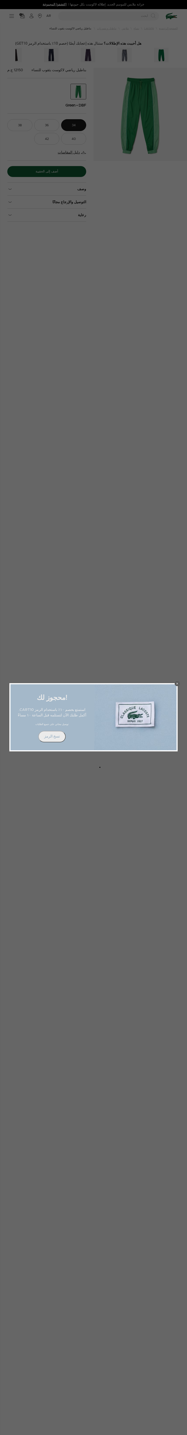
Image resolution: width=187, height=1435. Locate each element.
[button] (177, 683)
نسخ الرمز (52, 736)
